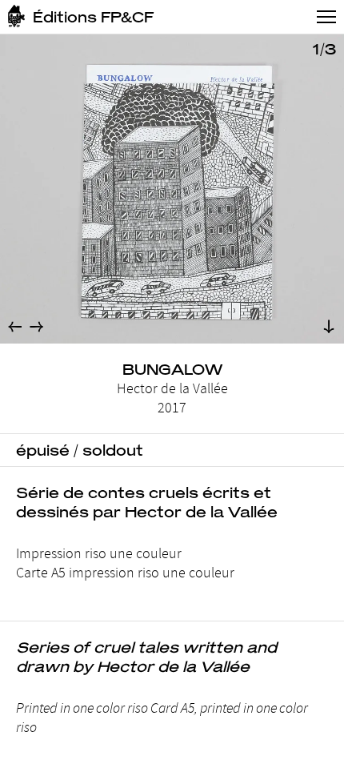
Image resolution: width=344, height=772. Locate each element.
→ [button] (36, 326)
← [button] (15, 326)
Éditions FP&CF (93, 17)
